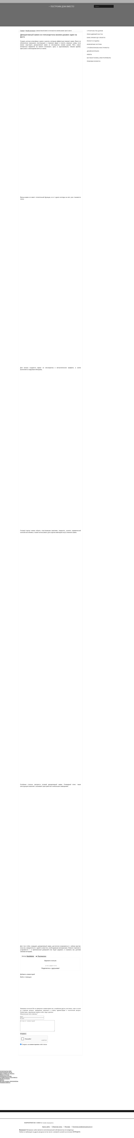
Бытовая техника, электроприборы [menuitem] (9, 1081)
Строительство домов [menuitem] (5, 1071)
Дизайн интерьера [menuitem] (5, 1078)
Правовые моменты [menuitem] (5, 1082)
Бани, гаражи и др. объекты (96, 37)
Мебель (89, 54)
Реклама (67, 1127)
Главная (22, 30)
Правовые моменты (93, 61)
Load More (50, 1049)
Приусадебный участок (95, 34)
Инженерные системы (94, 44)
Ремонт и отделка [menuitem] (4, 1075)
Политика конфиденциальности (82, 1127)
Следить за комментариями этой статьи (34, 1044)
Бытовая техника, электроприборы (99, 58)
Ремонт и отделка (93, 41)
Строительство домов (95, 31)
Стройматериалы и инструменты (98, 47)
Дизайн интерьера (30, 30)
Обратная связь (57, 1127)
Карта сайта (46, 1127)
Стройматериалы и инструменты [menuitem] (8, 1077)
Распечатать (41, 956)
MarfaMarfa (30, 956)
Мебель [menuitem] (2, 1080)
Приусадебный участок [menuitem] (6, 1072)
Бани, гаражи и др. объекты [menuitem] (7, 1073)
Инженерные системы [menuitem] (6, 1076)
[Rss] (113, 1)
